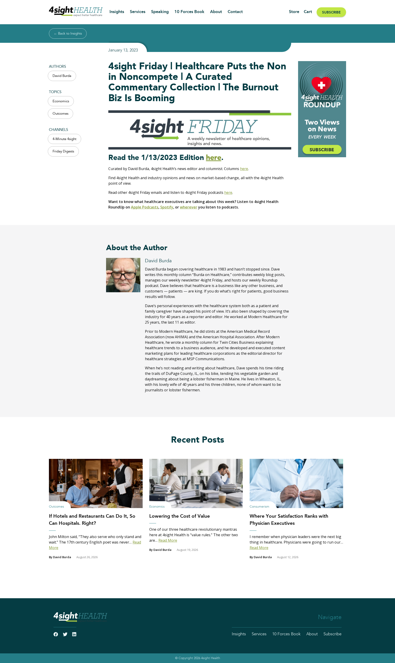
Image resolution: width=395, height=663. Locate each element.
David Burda (62, 76)
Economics (61, 101)
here (213, 157)
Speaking (160, 12)
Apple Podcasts (144, 207)
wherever (188, 207)
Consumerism (259, 506)
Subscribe (331, 12)
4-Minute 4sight (64, 139)
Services (137, 12)
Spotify (166, 207)
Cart (308, 12)
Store (294, 12)
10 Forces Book (189, 12)
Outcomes (60, 113)
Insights (116, 12)
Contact (235, 12)
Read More (167, 540)
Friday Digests (63, 151)
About (216, 12)
